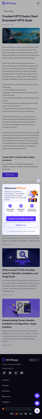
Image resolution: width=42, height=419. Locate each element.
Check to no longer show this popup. (22, 231)
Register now (21, 225)
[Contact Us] (37, 403)
